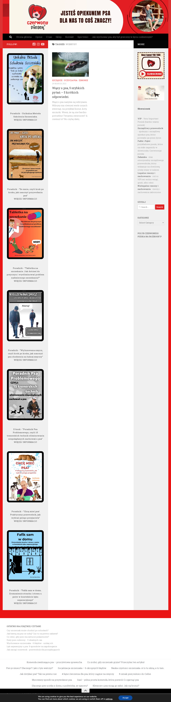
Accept (125, 698)
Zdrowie (83, 80)
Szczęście (57, 80)
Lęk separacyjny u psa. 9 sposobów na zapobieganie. (32, 646)
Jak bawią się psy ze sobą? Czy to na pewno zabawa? (32, 633)
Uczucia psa (70, 80)
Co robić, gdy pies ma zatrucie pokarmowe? (28, 636)
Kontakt (69, 36)
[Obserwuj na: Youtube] (42, 44)
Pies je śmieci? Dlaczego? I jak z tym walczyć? (29, 668)
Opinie (38, 36)
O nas (49, 36)
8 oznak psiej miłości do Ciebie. (135, 674)
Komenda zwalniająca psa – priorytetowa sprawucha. (54, 662)
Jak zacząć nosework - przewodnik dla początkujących (33, 649)
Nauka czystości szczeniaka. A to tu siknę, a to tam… (138, 668)
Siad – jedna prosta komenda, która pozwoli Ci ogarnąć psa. (108, 679)
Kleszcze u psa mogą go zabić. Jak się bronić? (116, 685)
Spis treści (82, 36)
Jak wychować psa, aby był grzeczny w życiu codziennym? (122, 36)
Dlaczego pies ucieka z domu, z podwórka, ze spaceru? (60, 685)
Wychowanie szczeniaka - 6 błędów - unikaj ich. (30, 643)
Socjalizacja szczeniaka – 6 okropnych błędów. (82, 668)
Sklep (59, 36)
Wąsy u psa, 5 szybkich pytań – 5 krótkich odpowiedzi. (68, 92)
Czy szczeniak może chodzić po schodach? (27, 630)
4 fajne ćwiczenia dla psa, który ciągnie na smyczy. (88, 674)
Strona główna (24, 36)
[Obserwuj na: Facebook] (34, 44)
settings (109, 699)
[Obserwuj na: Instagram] (38, 44)
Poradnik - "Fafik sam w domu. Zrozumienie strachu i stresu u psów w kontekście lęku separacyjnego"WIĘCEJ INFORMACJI (25, 596)
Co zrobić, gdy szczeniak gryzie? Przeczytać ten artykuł (115, 662)
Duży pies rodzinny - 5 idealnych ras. (24, 640)
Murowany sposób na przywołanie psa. (52, 679)
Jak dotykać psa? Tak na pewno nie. (38, 674)
